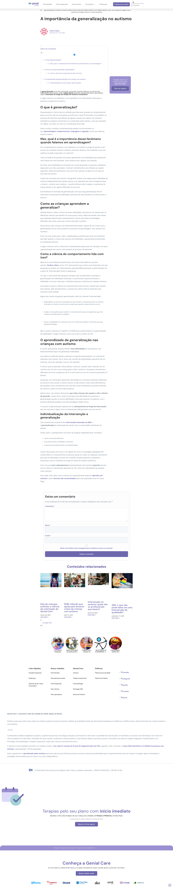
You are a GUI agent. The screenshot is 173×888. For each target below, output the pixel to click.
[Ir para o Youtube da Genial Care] (125, 691)
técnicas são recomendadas (65, 478)
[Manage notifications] (169, 885)
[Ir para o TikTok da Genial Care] (124, 698)
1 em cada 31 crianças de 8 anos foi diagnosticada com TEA (76, 746)
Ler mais (10, 730)
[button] (47, 622)
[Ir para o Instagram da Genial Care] (125, 679)
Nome (48, 525)
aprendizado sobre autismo (34, 753)
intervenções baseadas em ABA (78, 422)
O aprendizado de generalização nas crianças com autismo (66, 79)
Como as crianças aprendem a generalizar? (60, 70)
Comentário (50, 506)
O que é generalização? (53, 60)
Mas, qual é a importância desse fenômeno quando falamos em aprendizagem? (75, 63)
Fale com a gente (120, 88)
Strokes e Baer (53, 265)
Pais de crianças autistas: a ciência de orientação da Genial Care (49, 608)
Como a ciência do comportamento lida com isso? (66, 73)
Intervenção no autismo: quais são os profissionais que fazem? (98, 606)
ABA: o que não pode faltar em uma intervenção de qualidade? (122, 609)
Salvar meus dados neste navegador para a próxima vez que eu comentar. (86, 548)
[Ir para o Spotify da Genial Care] (124, 685)
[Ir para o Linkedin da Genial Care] (125, 672)
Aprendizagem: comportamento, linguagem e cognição (66, 131)
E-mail (48, 536)
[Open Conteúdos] (94, 4)
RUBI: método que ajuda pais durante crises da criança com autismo (74, 608)
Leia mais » (44, 617)
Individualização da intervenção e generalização (65, 83)
